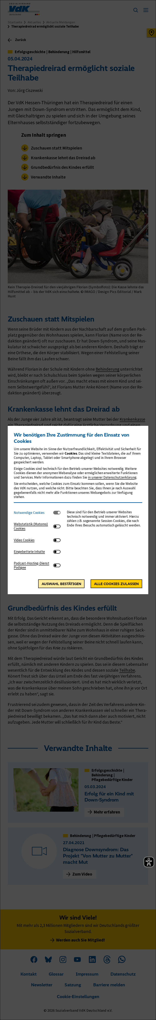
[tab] (33, 512)
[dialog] (78, 510)
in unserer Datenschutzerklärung (112, 477)
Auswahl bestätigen (61, 584)
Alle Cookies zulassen (116, 584)
